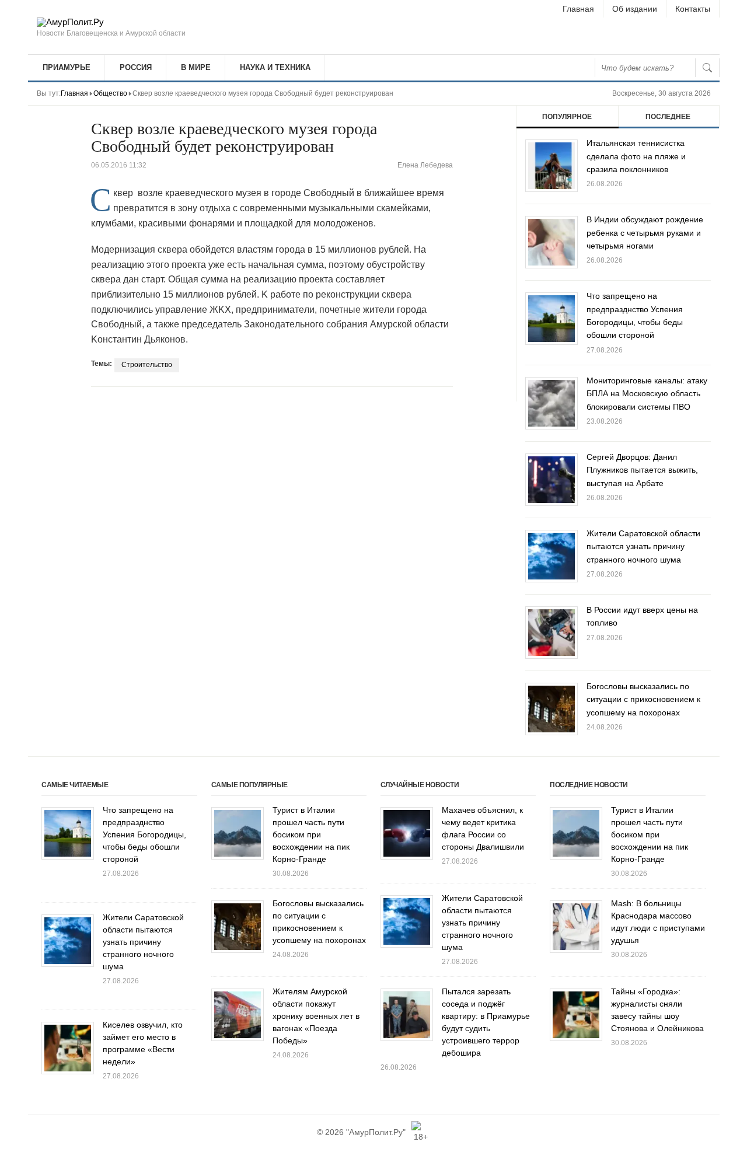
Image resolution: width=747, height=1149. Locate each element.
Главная (578, 8)
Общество (110, 93)
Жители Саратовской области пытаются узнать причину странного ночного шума (643, 546)
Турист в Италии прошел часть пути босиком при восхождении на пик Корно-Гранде (311, 834)
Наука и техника (275, 67)
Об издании (634, 8)
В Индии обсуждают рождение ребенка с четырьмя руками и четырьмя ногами (645, 232)
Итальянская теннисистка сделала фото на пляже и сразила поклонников (636, 156)
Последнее (667, 117)
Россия (136, 67)
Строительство (146, 365)
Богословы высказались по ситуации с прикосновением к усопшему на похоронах (643, 699)
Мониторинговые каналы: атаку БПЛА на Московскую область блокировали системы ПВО (647, 393)
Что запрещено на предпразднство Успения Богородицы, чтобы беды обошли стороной (144, 834)
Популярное (567, 117)
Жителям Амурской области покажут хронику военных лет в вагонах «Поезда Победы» (316, 1016)
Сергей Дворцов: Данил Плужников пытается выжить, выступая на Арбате (642, 470)
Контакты (692, 8)
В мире (196, 67)
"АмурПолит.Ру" (376, 1132)
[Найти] (707, 67)
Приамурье (66, 67)
